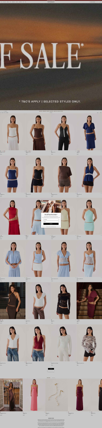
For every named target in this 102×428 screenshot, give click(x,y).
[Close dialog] (60, 201)
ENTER (51, 223)
